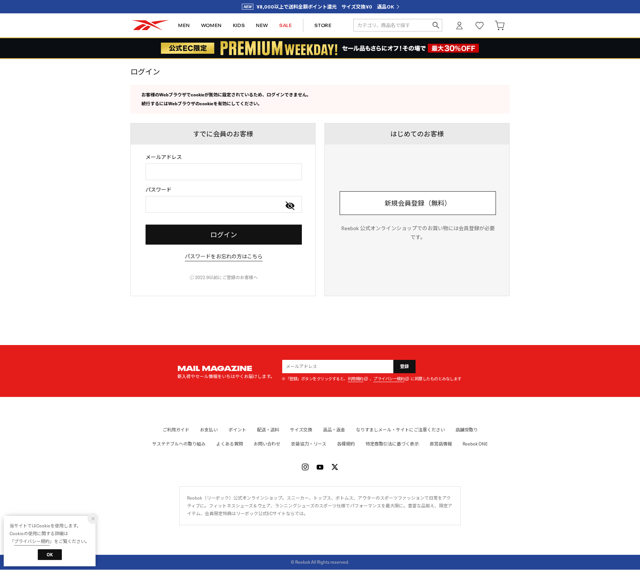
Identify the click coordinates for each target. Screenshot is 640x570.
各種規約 (346, 444)
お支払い (209, 430)
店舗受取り (467, 430)
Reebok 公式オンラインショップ (150, 25)
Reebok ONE (475, 444)
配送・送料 (268, 430)
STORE (322, 25)
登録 (404, 366)
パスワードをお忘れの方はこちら (224, 256)
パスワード (158, 189)
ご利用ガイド (176, 430)
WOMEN (211, 25)
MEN (184, 25)
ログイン (460, 25)
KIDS (239, 25)
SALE (285, 25)
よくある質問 (229, 444)
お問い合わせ (267, 444)
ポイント (237, 430)
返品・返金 (334, 430)
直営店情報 (441, 444)
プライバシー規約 (388, 378)
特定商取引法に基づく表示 (392, 444)
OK (50, 555)
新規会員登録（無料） (417, 203)
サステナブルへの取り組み (179, 444)
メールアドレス (164, 157)
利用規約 (355, 378)
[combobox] (224, 171)
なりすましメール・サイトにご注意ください (400, 430)
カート (500, 25)
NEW (262, 25)
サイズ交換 (301, 430)
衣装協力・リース (308, 444)
